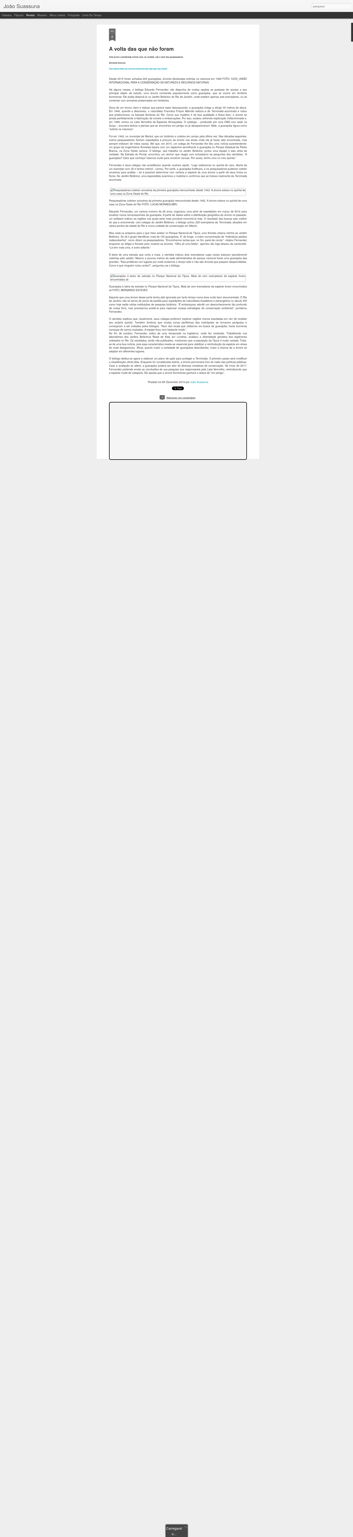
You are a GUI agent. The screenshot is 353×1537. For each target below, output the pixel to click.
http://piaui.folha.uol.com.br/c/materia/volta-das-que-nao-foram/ (138, 68)
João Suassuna (199, 382)
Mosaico (42, 15)
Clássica (7, 15)
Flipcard (19, 15)
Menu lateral (57, 15)
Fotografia (74, 15)
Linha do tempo (91, 15)
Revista (30, 15)
